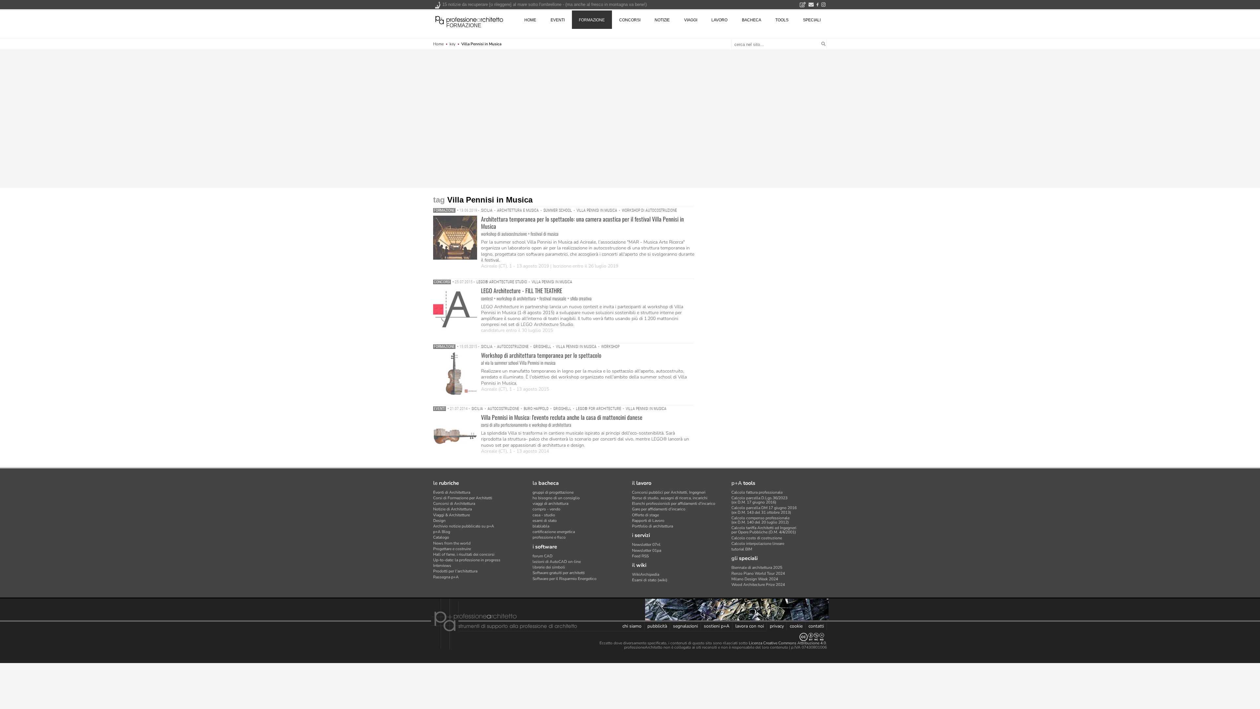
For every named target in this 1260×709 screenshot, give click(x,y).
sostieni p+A (716, 626)
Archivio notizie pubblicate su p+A (463, 526)
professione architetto (469, 19)
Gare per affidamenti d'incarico (658, 509)
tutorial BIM (741, 549)
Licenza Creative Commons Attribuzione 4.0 (787, 643)
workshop (610, 346)
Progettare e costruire (452, 548)
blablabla (541, 526)
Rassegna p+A (446, 577)
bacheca (751, 20)
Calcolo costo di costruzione (756, 538)
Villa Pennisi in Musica (597, 210)
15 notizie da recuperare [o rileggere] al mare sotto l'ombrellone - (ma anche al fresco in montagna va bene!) (544, 4)
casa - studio (544, 515)
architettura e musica (518, 210)
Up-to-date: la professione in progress (466, 560)
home (530, 20)
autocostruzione (513, 346)
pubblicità (657, 626)
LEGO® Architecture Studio (501, 282)
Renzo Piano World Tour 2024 (758, 573)
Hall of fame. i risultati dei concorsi (463, 554)
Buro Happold (536, 408)
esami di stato (545, 520)
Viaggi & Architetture (451, 515)
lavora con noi (749, 626)
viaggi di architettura (550, 503)
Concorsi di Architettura (454, 503)
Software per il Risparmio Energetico (565, 578)
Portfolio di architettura (652, 526)
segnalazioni (685, 626)
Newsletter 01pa (646, 550)
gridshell (542, 346)
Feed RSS (640, 556)
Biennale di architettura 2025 (756, 567)
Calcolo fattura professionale (757, 492)
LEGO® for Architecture (598, 408)
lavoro (719, 20)
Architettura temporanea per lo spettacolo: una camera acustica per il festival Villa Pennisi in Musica (582, 222)
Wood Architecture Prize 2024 (758, 584)
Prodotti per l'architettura (455, 571)
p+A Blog (441, 531)
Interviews (442, 565)
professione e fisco (549, 537)
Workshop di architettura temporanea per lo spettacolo (541, 355)
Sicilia (487, 210)
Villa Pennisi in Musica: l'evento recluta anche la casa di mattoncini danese (561, 417)
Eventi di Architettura (451, 492)
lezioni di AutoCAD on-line (557, 561)
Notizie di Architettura (452, 509)
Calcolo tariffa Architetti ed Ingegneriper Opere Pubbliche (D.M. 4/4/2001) (763, 530)
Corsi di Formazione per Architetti (462, 498)
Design (439, 520)
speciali (812, 20)
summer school (557, 210)
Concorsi (442, 282)
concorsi (629, 20)
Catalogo (441, 537)
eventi (558, 20)
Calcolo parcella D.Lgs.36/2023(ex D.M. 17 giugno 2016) (759, 500)
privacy (777, 626)
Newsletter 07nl (646, 544)
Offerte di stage (645, 515)
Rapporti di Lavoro (648, 520)
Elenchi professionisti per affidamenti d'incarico (673, 503)
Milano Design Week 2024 (754, 579)
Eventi (439, 408)
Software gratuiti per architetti (559, 572)
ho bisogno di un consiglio (556, 498)
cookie (796, 626)
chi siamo (631, 626)
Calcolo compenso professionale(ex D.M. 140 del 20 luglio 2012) (760, 520)
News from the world (452, 543)
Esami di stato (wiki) (649, 580)
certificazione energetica (554, 531)
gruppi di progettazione (553, 492)
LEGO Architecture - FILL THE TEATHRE (521, 290)
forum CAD (543, 556)
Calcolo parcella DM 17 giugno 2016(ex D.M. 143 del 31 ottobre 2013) (764, 510)
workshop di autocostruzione (649, 210)
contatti (816, 626)
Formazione (444, 210)
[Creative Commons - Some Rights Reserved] (630, 637)
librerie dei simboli (549, 567)
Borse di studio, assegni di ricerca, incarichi (669, 498)
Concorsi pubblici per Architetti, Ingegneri (668, 492)
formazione (463, 25)
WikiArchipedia (645, 574)
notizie (662, 20)
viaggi (690, 20)
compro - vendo (546, 509)
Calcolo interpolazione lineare (757, 543)
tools (781, 20)
